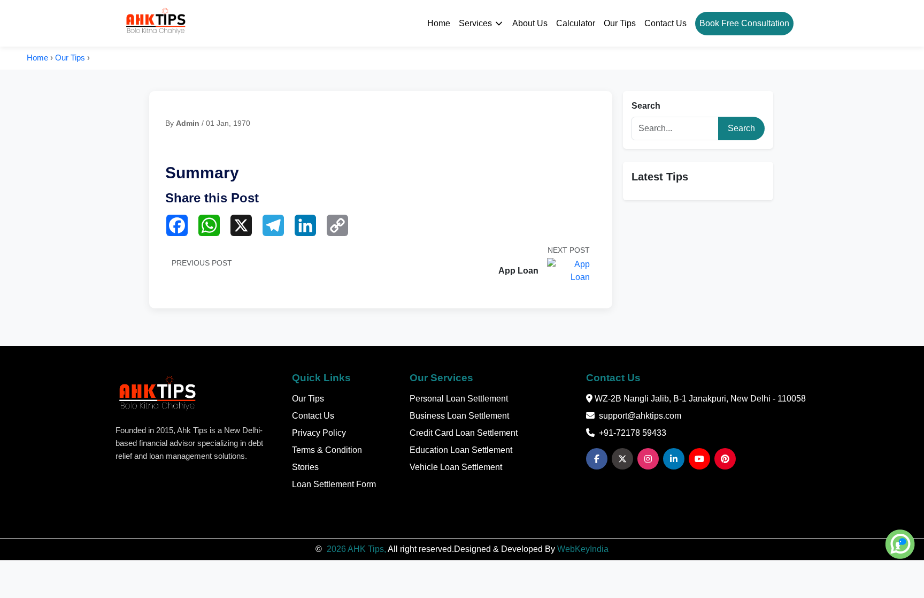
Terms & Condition (327, 450)
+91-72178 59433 (632, 432)
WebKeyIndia (583, 549)
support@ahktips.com (640, 415)
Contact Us (665, 23)
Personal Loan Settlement (459, 398)
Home (438, 23)
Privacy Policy (319, 432)
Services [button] (475, 23)
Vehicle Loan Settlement (456, 467)
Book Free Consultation (744, 23)
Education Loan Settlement (461, 450)
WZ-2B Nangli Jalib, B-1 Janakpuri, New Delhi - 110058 (699, 398)
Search (646, 105)
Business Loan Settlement (459, 415)
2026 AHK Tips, (356, 549)
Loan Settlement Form (334, 484)
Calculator (575, 23)
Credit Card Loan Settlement (464, 432)
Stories (305, 467)
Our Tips (620, 23)
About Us (530, 23)
